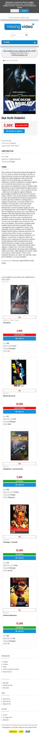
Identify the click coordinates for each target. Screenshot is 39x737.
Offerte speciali (7, 701)
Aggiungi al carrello (15, 131)
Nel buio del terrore (9, 396)
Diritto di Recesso (7, 672)
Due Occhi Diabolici (12, 60)
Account (5, 715)
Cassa (27, 17)
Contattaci (5, 662)
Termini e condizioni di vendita (11, 669)
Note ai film (6, 688)
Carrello (23, 17)
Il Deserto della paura (10, 615)
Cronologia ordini (7, 717)
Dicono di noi (6, 699)
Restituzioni (6, 720)
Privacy (15, 11)
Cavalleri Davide (32, 727)
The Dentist (7, 323)
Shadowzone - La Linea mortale (13, 469)
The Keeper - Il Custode (10, 542)
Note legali (5, 683)
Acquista (20, 338)
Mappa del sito (7, 704)
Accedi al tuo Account (14, 17)
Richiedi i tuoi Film (7, 685)
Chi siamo (5, 664)
